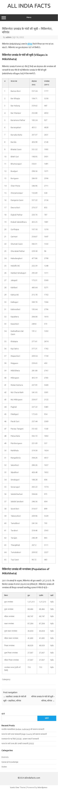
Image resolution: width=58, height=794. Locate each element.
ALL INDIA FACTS (28, 6)
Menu (29, 17)
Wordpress (42, 787)
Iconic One (14, 787)
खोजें (3, 714)
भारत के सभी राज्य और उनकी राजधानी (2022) (17, 743)
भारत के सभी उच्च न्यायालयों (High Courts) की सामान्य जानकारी (24, 734)
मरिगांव (29, 44)
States (4, 767)
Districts (5, 757)
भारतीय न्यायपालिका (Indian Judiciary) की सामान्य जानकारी (22, 729)
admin (8, 37)
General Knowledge (9, 762)
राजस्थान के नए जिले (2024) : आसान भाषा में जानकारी (20, 739)
